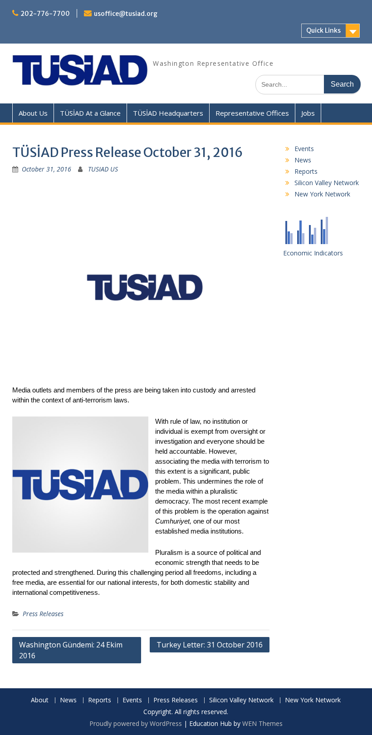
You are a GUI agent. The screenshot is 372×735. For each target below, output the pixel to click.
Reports (306, 171)
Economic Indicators (313, 253)
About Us (33, 113)
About (40, 700)
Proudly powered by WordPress (135, 723)
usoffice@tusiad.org (125, 14)
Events (304, 148)
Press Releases (43, 613)
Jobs (308, 113)
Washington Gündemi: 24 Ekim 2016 (70, 650)
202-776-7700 (45, 14)
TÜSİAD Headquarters (168, 113)
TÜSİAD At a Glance (90, 113)
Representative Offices (252, 113)
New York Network (322, 194)
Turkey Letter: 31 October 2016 (210, 645)
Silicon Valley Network (326, 182)
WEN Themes (262, 723)
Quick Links (323, 30)
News (302, 160)
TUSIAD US (103, 169)
